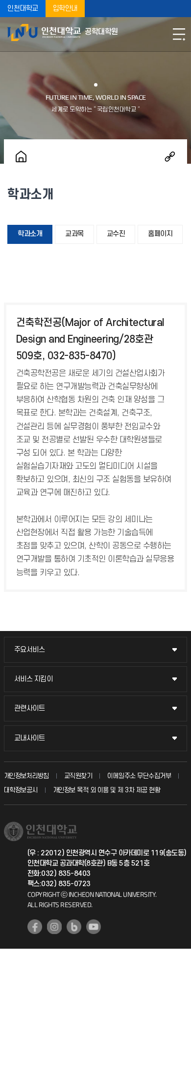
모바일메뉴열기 (179, 34)
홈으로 (21, 156)
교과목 (74, 234)
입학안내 (65, 8)
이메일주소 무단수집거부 (139, 776)
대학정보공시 (21, 790)
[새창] (34, 926)
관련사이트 (29, 708)
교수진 (116, 234)
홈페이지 (160, 234)
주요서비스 (29, 650)
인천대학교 (22, 8)
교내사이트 (29, 738)
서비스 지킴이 (33, 679)
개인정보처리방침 (26, 776)
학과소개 (30, 234)
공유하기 (170, 156)
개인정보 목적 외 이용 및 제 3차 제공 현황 (107, 790)
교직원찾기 (78, 776)
